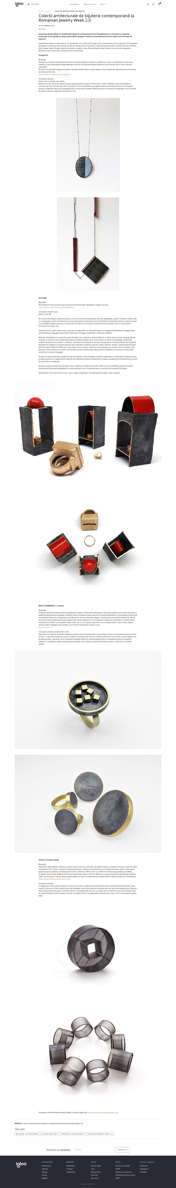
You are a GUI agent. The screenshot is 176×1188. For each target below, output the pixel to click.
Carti (93, 1169)
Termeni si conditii (122, 1166)
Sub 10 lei (94, 1178)
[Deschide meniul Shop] (105, 4)
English (44, 1178)
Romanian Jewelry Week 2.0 (100, 1134)
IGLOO (41, 11)
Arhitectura (46, 1166)
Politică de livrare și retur (125, 1175)
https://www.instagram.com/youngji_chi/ (54, 74)
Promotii (94, 1175)
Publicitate (70, 1166)
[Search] (148, 4)
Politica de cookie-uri (123, 1172)
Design (44, 1172)
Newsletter (70, 1172)
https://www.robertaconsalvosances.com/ (55, 879)
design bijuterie (49, 1134)
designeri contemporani (72, 1134)
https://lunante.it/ (45, 627)
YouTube (143, 1172)
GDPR (117, 1169)
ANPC (117, 1178)
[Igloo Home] (19, 4)
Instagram (144, 1169)
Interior (45, 1169)
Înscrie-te (123, 1150)
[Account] (153, 4)
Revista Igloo (90, 4)
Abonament (75, 4)
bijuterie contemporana (27, 1134)
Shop (102, 4)
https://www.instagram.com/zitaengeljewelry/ (56, 307)
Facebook (144, 1166)
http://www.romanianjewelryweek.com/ (103, 1112)
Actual (49, 11)
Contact (69, 1169)
